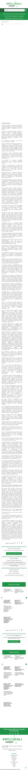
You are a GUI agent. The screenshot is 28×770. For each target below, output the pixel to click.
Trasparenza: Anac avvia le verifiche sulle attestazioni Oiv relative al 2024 (19, 685)
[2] (2, 488)
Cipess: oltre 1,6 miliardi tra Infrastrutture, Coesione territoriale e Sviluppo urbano (19, 601)
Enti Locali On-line (14, 755)
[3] (2, 509)
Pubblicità (14, 765)
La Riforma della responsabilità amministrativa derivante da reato (7, 601)
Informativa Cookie (14, 762)
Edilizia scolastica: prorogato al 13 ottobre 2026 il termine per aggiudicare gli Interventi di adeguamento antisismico (8, 619)
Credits (14, 763)
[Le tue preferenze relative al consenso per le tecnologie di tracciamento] (25, 767)
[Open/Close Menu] (2, 10)
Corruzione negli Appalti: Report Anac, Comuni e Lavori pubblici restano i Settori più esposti (8, 704)
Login (14, 766)
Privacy (14, 760)
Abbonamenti (14, 758)
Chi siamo (14, 759)
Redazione (14, 756)
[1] (15, 132)
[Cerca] (26, 10)
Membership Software (16, 769)
